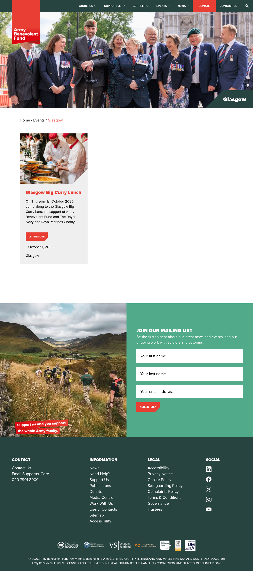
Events (161, 6)
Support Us (99, 480)
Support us (113, 6)
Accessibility (100, 521)
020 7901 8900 (25, 480)
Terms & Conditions (164, 497)
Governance (158, 503)
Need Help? (100, 474)
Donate (204, 6)
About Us (86, 6)
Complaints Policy (163, 491)
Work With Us (101, 503)
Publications (100, 486)
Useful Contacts (103, 509)
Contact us (228, 6)
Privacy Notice (160, 474)
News (182, 6)
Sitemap (97, 515)
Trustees (155, 509)
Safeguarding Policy (165, 486)
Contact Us (21, 468)
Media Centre (101, 497)
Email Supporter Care (30, 474)
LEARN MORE (37, 236)
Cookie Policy (159, 480)
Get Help (139, 6)
